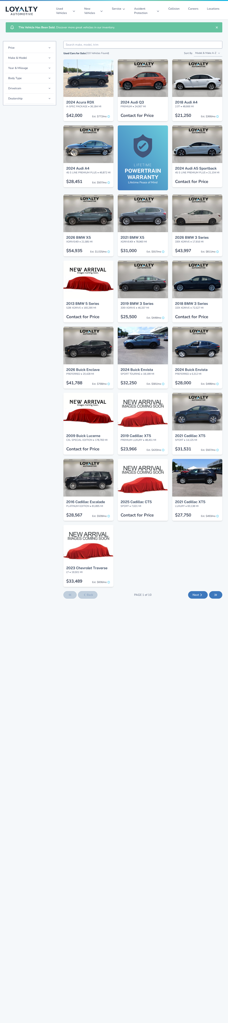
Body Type (15, 78)
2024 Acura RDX (80, 102)
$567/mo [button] (208, 450)
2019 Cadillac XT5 (136, 436)
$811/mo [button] (208, 251)
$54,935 (74, 251)
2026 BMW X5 (78, 237)
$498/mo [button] (208, 384)
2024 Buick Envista (137, 370)
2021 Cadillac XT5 (190, 436)
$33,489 (74, 581)
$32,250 (129, 383)
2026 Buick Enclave (83, 370)
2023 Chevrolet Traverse (86, 568)
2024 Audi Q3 (132, 102)
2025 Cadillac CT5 (136, 502)
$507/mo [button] (99, 182)
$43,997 (183, 251)
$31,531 (183, 449)
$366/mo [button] (208, 116)
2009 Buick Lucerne (83, 436)
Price (11, 48)
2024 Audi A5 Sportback (196, 168)
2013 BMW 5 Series (82, 303)
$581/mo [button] (154, 384)
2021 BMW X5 (132, 237)
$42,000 (74, 115)
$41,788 (74, 383)
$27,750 (183, 515)
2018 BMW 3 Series (191, 303)
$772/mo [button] (99, 116)
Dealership (15, 98)
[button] (88, 66)
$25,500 (129, 317)
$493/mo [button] (208, 516)
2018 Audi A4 (186, 102)
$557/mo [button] (154, 251)
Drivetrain (14, 88)
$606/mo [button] (99, 582)
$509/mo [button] (99, 516)
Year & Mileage (18, 68)
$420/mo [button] (154, 450)
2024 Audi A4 (77, 168)
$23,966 (129, 449)
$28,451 (74, 181)
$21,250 (183, 115)
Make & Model (17, 58)
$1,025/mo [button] (98, 251)
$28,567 (74, 515)
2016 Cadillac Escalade (85, 502)
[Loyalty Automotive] (23, 11)
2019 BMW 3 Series (137, 303)
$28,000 (183, 383)
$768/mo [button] (99, 384)
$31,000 (129, 251)
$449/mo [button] (154, 317)
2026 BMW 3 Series (192, 237)
